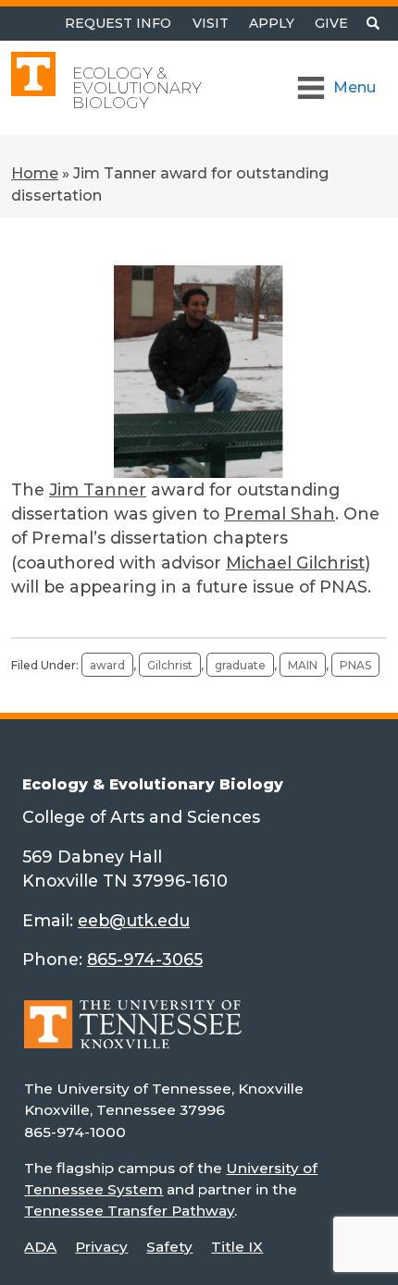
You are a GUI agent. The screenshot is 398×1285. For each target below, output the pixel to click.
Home (34, 173)
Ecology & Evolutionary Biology (137, 88)
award (107, 665)
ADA (40, 1246)
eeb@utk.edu (134, 920)
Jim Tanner (97, 489)
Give (331, 23)
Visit (211, 23)
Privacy (101, 1246)
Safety (169, 1246)
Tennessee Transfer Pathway (129, 1210)
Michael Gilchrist (295, 562)
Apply (271, 23)
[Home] (133, 1037)
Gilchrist (170, 665)
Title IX (237, 1246)
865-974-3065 (145, 959)
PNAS (355, 665)
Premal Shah (279, 513)
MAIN (302, 665)
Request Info (118, 23)
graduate (240, 665)
